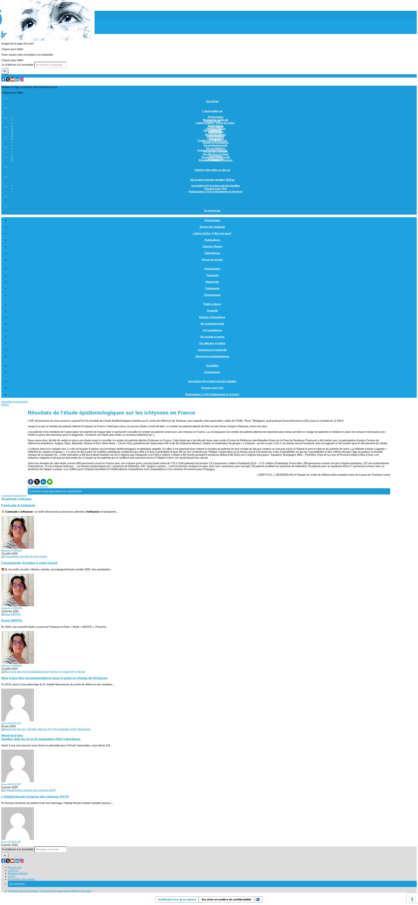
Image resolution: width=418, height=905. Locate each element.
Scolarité (212, 310)
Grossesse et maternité (212, 350)
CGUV (12, 876)
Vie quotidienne (215, 148)
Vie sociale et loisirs (212, 336)
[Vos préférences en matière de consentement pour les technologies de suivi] (412, 899)
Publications (212, 240)
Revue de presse (212, 259)
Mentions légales (18, 873)
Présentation (216, 117)
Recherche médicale (212, 227)
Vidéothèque (212, 253)
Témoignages (212, 295)
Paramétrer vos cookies (21, 879)
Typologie (212, 275)
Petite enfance (215, 136)
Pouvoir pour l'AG (215, 188)
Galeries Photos (212, 246)
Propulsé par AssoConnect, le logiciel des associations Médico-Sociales (49, 891)
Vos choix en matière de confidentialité (226, 899)
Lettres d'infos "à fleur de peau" (215, 123)
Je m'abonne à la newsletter (17, 64)
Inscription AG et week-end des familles (215, 185)
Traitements (212, 288)
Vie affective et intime (215, 154)
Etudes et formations (215, 142)
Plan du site (15, 867)
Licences (13, 870)
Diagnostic (215, 132)
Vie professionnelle (215, 145)
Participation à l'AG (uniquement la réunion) (215, 191)
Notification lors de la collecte (177, 899)
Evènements (212, 372)
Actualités (215, 156)
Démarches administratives (212, 356)
